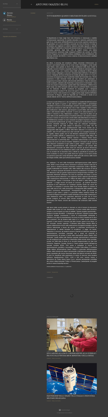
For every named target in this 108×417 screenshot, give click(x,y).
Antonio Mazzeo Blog (52, 4)
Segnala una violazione (9, 36)
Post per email (55, 272)
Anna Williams (69, 412)
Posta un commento (56, 358)
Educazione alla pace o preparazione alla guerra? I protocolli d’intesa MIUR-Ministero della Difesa (71, 354)
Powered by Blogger (65, 410)
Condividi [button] (33, 13)
